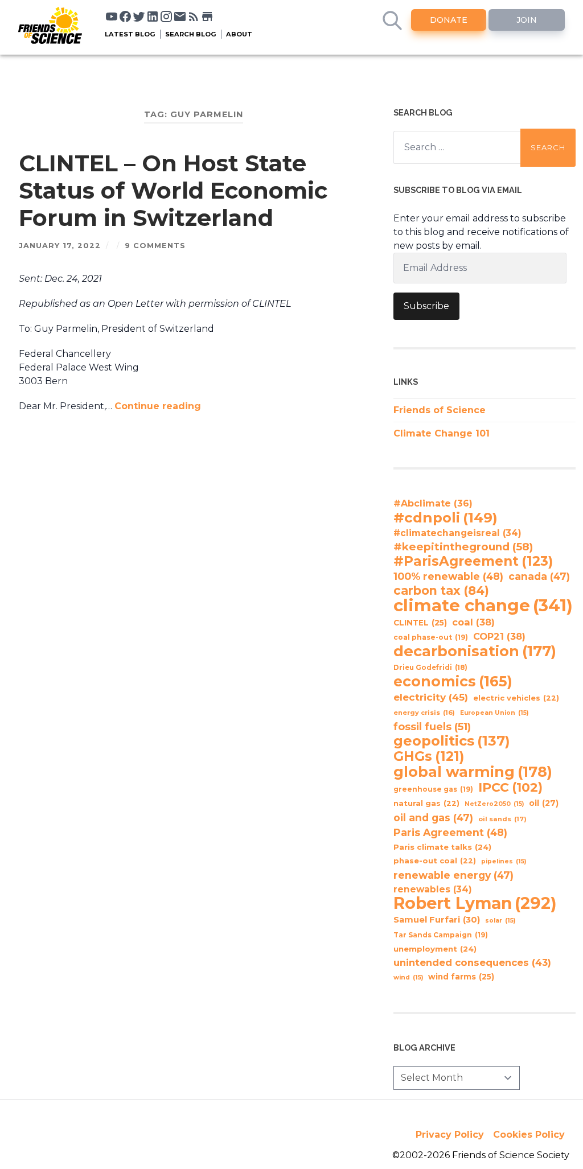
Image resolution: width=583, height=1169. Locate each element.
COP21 (499, 636)
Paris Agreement (450, 832)
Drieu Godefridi (430, 668)
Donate (448, 20)
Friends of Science (439, 410)
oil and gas (433, 818)
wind (408, 977)
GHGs (428, 756)
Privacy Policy (450, 1134)
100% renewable (448, 576)
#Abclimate (433, 503)
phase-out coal (434, 861)
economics (452, 681)
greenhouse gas (433, 789)
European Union (494, 713)
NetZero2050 (494, 804)
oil (544, 803)
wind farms (461, 976)
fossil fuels (432, 727)
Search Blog (190, 34)
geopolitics (451, 741)
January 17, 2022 (60, 245)
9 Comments (155, 245)
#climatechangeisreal (457, 533)
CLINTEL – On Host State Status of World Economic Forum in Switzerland (173, 190)
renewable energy (453, 875)
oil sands (502, 819)
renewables (432, 889)
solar (500, 920)
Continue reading (157, 406)
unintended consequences (472, 962)
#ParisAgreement (473, 561)
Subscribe (426, 306)
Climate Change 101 (441, 433)
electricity (430, 697)
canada (539, 576)
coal (473, 622)
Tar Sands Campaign (440, 935)
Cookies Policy (529, 1134)
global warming (472, 772)
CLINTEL (420, 622)
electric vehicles (516, 698)
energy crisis (424, 713)
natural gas (426, 803)
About (239, 34)
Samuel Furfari (436, 920)
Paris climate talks (442, 846)
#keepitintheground (463, 546)
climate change (483, 605)
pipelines (503, 861)
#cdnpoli (445, 517)
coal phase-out (430, 637)
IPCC (510, 788)
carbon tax (441, 591)
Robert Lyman (475, 903)
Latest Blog (130, 34)
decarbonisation (474, 651)
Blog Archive (424, 1047)
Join (526, 20)
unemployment (435, 948)
